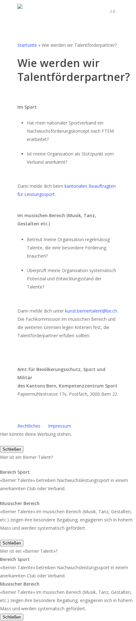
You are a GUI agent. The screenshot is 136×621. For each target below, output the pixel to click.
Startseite (27, 45)
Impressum (59, 426)
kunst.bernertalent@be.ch (91, 311)
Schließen (12, 449)
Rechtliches (28, 426)
